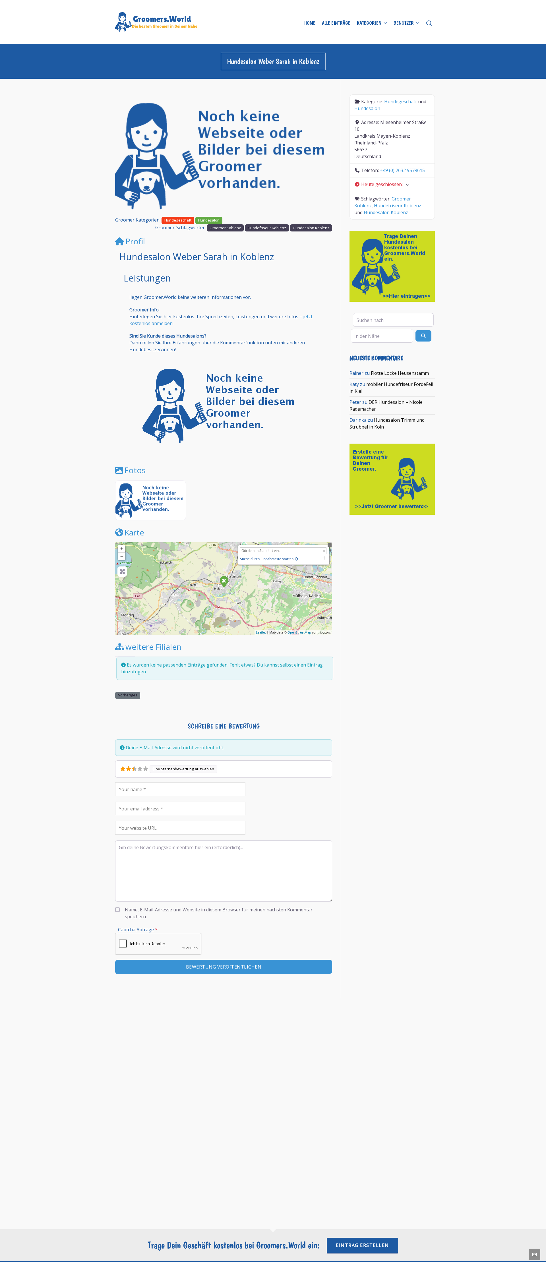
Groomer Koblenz (225, 227)
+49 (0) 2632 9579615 (402, 170)
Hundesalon (209, 220)
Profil (135, 241)
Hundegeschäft (177, 220)
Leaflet (261, 632)
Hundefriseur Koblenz (267, 227)
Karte (134, 532)
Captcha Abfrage (138, 929)
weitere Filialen (153, 646)
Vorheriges (127, 695)
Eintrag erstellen (362, 1245)
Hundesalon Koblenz (311, 227)
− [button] (121, 556)
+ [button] (121, 549)
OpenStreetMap (299, 632)
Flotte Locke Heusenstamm (400, 373)
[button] (131, 155)
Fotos (135, 470)
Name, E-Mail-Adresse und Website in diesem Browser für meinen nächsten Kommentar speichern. (219, 913)
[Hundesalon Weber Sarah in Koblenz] (224, 581)
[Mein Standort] (296, 558)
